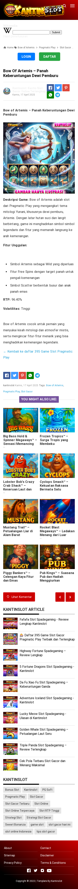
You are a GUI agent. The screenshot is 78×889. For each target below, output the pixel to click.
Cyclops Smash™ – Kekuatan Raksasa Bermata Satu (54, 485)
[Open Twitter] (35, 870)
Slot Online (41, 803)
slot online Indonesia (18, 831)
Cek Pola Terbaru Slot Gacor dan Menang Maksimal (42, 763)
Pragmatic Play (11, 391)
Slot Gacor (27, 391)
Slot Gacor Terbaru (17, 803)
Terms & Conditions (53, 862)
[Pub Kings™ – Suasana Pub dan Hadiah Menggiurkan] (57, 557)
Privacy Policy (13, 862)
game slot (37, 824)
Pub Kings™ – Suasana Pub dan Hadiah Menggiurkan (57, 576)
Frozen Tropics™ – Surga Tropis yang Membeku (54, 440)
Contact (45, 848)
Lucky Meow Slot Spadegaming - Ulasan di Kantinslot (43, 716)
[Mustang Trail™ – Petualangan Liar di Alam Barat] (20, 511)
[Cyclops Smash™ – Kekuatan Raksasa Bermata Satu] (57, 465)
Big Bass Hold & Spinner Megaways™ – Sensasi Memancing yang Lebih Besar (20, 441)
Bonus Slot (12, 789)
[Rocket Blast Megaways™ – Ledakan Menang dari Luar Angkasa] (57, 511)
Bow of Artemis (54, 385)
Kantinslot (30, 789)
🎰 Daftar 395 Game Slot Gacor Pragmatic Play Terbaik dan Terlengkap (47, 637)
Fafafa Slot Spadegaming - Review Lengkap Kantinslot (44, 622)
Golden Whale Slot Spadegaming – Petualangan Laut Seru (44, 732)
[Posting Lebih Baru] (70, 597)
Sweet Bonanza (15, 824)
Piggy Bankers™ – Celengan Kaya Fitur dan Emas (18, 576)
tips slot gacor (45, 831)
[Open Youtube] (49, 870)
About (8, 848)
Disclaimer (47, 855)
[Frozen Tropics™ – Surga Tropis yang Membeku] (57, 420)
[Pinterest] (66, 87)
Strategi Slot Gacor (39, 817)
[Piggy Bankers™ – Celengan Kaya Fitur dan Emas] (20, 557)
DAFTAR (49, 56)
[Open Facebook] (28, 870)
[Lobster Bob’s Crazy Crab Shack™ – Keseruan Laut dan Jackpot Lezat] (20, 465)
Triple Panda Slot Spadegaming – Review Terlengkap (43, 747)
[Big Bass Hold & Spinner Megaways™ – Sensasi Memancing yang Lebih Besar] (20, 420)
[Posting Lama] (60, 597)
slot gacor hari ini (59, 824)
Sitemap (9, 855)
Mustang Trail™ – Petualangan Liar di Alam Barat (18, 531)
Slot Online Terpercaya (19, 810)
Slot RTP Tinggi (49, 810)
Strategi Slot (13, 817)
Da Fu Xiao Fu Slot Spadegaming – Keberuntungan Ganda (44, 684)
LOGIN (26, 56)
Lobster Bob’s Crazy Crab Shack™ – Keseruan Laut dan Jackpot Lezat (18, 487)
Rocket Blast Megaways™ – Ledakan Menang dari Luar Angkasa (57, 533)
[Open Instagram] (42, 870)
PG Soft (47, 789)
